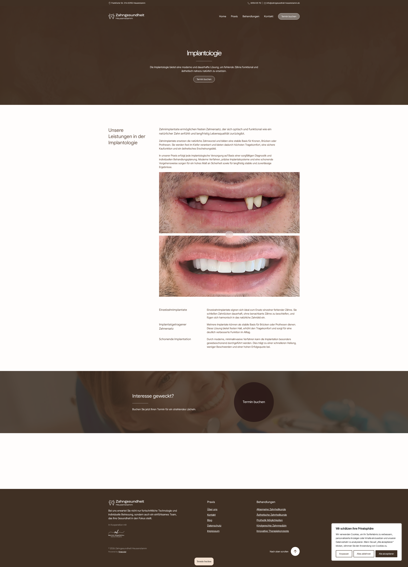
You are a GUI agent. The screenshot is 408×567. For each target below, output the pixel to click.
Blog (209, 520)
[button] (295, 551)
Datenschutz (214, 525)
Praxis (234, 16)
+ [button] (229, 234)
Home (222, 16)
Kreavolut (122, 552)
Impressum (213, 531)
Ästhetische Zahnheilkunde (272, 514)
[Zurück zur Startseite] (126, 16)
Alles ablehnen (364, 553)
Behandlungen (251, 16)
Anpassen (344, 553)
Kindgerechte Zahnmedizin (272, 525)
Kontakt (268, 16)
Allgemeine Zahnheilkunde (271, 509)
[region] (367, 542)
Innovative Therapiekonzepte (273, 531)
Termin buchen (288, 16)
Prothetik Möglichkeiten (270, 520)
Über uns (212, 509)
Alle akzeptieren (386, 553)
